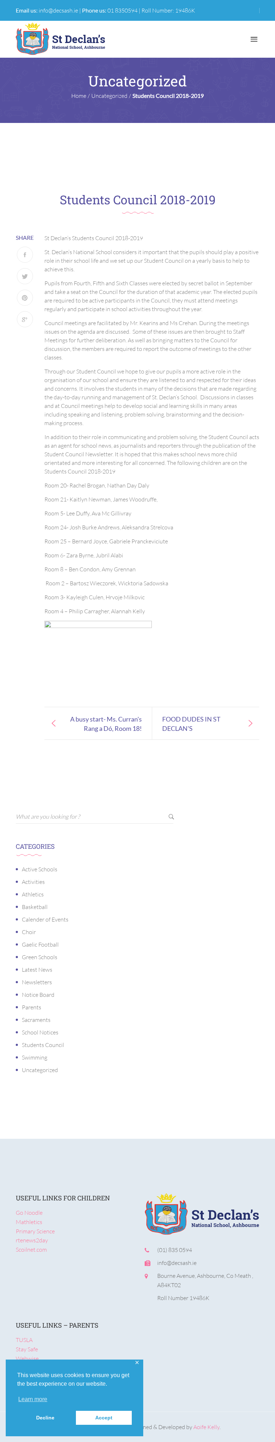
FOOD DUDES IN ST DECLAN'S (191, 723)
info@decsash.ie (58, 10)
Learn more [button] (32, 1399)
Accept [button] (103, 1417)
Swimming (34, 1057)
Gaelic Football (40, 944)
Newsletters (37, 982)
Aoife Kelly (206, 1427)
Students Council (43, 1044)
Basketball (35, 906)
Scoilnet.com (31, 1249)
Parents (31, 1007)
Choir (29, 932)
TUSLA (24, 1339)
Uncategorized (40, 1070)
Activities (33, 881)
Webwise (27, 1358)
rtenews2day (32, 1240)
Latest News (37, 969)
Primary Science (35, 1231)
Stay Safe (27, 1349)
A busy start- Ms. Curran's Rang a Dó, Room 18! (106, 723)
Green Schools (39, 957)
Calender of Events (45, 919)
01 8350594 (122, 10)
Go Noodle (29, 1212)
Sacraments (36, 1019)
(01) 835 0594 (174, 1249)
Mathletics (29, 1222)
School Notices (40, 1032)
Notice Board (38, 994)
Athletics (33, 894)
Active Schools (39, 869)
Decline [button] (45, 1417)
